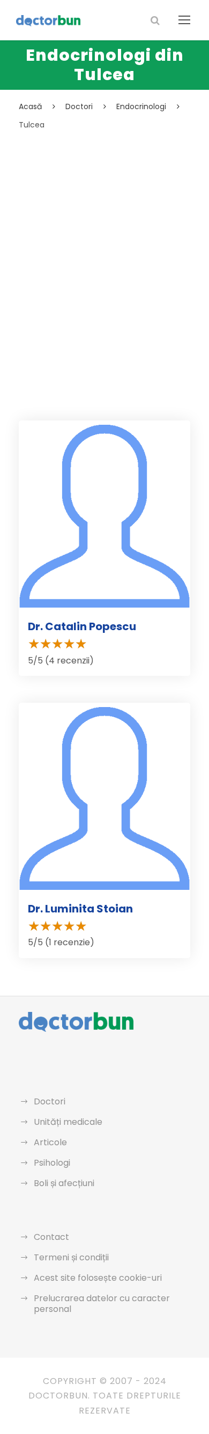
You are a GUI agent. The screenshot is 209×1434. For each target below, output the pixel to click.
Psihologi (52, 1163)
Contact (51, 1237)
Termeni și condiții (71, 1257)
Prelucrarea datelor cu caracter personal (102, 1303)
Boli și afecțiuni (64, 1183)
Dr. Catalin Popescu (82, 626)
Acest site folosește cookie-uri (98, 1278)
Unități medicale (68, 1122)
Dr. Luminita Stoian (80, 908)
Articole (50, 1142)
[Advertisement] (104, 242)
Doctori (49, 1101)
